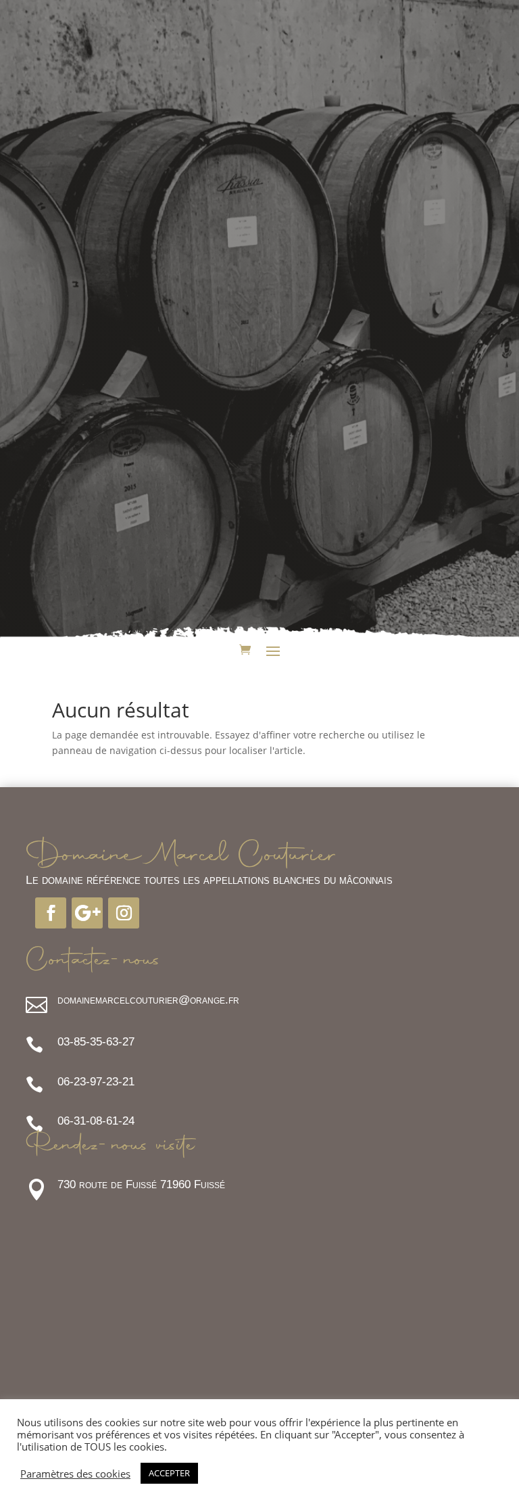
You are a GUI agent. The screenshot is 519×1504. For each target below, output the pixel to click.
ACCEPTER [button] (169, 1473)
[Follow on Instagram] (123, 913)
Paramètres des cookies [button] (75, 1473)
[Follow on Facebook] (50, 913)
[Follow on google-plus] (87, 913)
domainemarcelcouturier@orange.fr (148, 999)
